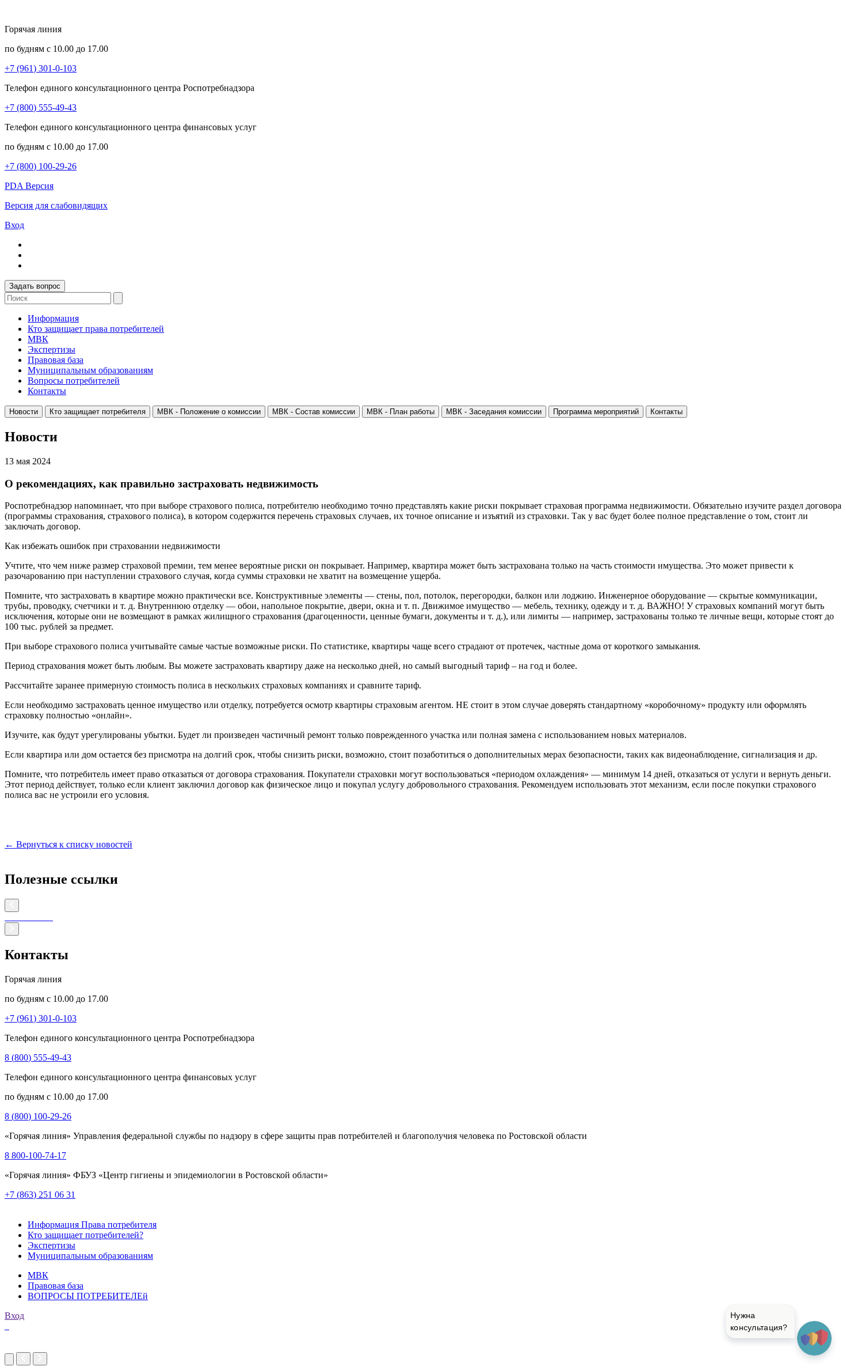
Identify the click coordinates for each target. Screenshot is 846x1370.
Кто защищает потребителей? (85, 1235)
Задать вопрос (34, 286)
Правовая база (55, 360)
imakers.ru (24, 1347)
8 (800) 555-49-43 (38, 1057)
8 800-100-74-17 (35, 1155)
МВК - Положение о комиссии (209, 411)
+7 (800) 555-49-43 (41, 107)
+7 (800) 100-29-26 (41, 166)
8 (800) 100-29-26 (38, 1116)
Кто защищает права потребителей (96, 329)
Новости (23, 411)
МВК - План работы (401, 411)
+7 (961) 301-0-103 (41, 68)
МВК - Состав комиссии (313, 411)
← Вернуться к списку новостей (68, 844)
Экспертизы (51, 349)
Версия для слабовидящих (56, 205)
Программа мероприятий (596, 411)
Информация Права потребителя (92, 1224)
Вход (14, 225)
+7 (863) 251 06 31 (40, 1194)
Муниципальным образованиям (90, 370)
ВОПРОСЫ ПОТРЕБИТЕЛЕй (88, 1296)
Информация (53, 318)
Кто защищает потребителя (97, 411)
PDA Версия (29, 186)
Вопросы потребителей (74, 380)
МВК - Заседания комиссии (494, 411)
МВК (38, 339)
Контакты (47, 391)
